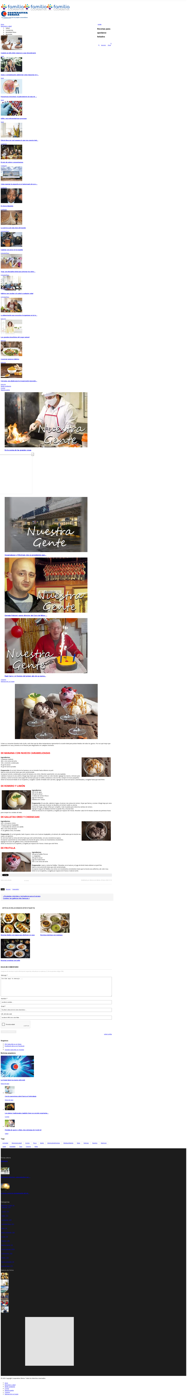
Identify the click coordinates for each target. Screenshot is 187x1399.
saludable (16, 889)
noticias (86, 1143)
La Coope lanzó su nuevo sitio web (13, 1080)
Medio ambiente (10, 1387)
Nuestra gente (9, 1390)
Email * (3, 1006)
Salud (6, 1133)
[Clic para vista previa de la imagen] (56, 738)
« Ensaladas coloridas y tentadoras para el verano (21, 896)
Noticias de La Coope (11, 1394)
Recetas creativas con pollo (10, 960)
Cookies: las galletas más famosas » (16, 898)
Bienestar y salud (10, 1385)
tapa (20, 1146)
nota (78, 1143)
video (36, 1146)
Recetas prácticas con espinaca (51, 935)
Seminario (4, 1161)
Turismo (7, 1392)
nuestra (94, 1143)
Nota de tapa (5, 1084)
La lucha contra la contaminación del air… (15, 1193)
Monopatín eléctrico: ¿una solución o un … (15, 1177)
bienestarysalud (17, 1143)
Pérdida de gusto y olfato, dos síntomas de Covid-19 (23, 1130)
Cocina (99, 24)
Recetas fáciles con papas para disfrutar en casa (18, 935)
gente (42, 1143)
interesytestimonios (53, 1143)
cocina (8, 889)
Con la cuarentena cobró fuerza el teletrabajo (20, 1096)
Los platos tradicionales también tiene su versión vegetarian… (27, 1113)
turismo (28, 1146)
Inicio (6, 1383)
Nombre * (4, 998)
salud (4, 1146)
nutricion (104, 1143)
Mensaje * (4, 975)
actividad (5, 1143)
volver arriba (108, 1034)
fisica (35, 1143)
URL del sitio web (6, 1014)
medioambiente (68, 1143)
